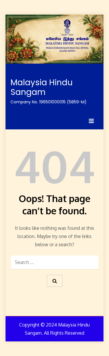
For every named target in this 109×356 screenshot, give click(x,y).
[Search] (54, 281)
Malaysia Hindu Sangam (41, 87)
